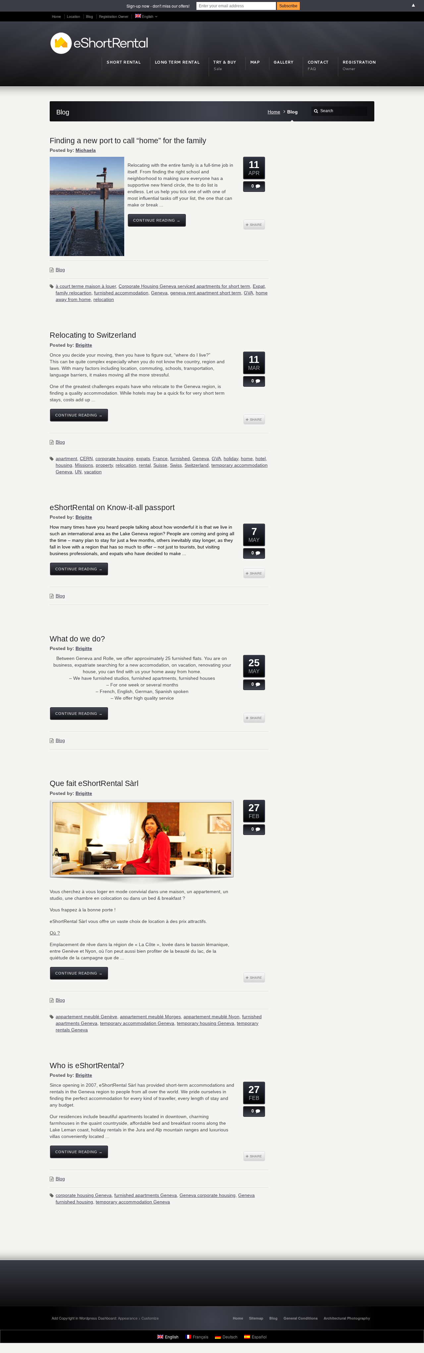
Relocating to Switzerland (93, 335)
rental (145, 465)
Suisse (160, 465)
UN (78, 471)
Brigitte (84, 345)
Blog (60, 269)
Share (254, 225)
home (247, 458)
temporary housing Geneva (205, 1023)
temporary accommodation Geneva (137, 1023)
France (160, 458)
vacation (93, 471)
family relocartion (73, 292)
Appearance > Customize (138, 1318)
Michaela (86, 150)
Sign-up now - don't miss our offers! (158, 6)
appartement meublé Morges (150, 1016)
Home (274, 111)
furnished (180, 458)
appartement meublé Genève (86, 1016)
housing (64, 465)
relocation (103, 299)
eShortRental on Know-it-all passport (112, 507)
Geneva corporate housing (208, 1195)
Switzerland (197, 465)
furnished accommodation (121, 292)
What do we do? (77, 638)
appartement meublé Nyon (211, 1016)
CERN (86, 458)
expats (143, 458)
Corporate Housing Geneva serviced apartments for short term (184, 286)
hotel (260, 458)
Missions (84, 465)
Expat (259, 286)
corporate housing (114, 458)
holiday (231, 458)
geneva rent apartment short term (205, 292)
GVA (248, 292)
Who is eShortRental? (87, 1065)
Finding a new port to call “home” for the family (128, 140)
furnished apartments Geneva (145, 1195)
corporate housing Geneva (84, 1195)
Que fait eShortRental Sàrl (94, 783)
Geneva (159, 292)
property (104, 465)
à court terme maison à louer (86, 286)
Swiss (176, 465)
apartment (66, 458)
